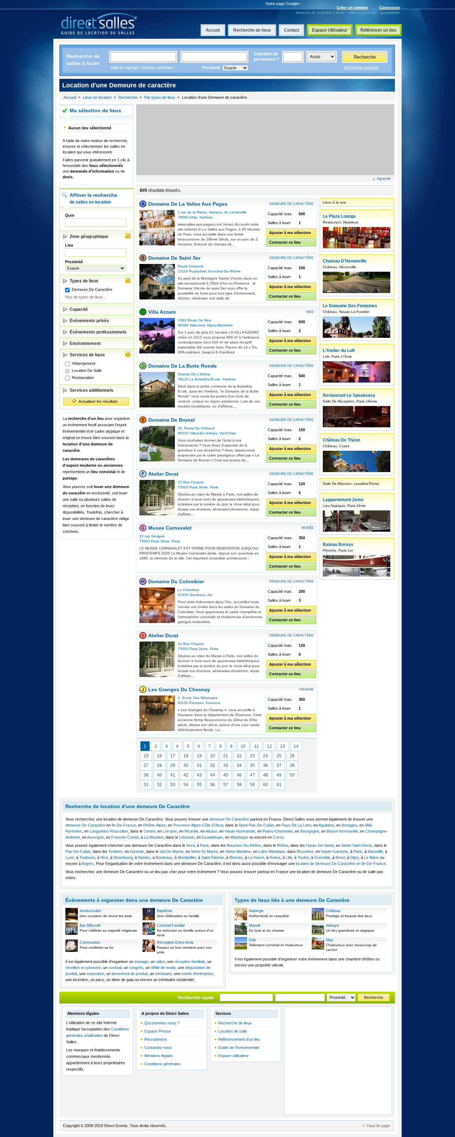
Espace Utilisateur (329, 30)
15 (146, 755)
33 (225, 765)
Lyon (69, 857)
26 (292, 755)
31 (199, 765)
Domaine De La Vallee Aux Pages (188, 204)
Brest (340, 857)
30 (185, 765)
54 (185, 784)
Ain (210, 595)
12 (269, 746)
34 (239, 765)
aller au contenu (362, 13)
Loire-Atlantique (271, 851)
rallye (160, 961)
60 (265, 784)
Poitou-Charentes (278, 831)
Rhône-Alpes (154, 825)
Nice (104, 857)
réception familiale (190, 961)
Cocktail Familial (170, 925)
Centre (149, 831)
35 (252, 765)
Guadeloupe (212, 837)
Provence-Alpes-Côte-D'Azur (198, 825)
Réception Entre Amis (175, 942)
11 (256, 746)
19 (199, 755)
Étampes (196, 703)
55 (199, 784)
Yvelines (206, 217)
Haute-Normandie (240, 831)
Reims (274, 857)
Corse (278, 837)
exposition (95, 973)
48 (265, 775)
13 (282, 746)
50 (292, 775)
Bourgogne (309, 831)
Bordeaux (164, 857)
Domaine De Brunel (171, 420)
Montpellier (187, 857)
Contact (291, 30)
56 (212, 784)
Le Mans (371, 857)
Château (333, 911)
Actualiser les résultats (98, 401)
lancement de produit (130, 973)
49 (279, 775)
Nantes (144, 857)
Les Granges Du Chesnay (179, 689)
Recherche (365, 57)
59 (252, 784)
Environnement (85, 343)
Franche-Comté (125, 837)
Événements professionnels (98, 332)
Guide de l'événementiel (238, 1047)
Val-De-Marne (171, 851)
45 (225, 775)
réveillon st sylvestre (83, 967)
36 (265, 765)
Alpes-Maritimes (219, 325)
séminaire (163, 973)
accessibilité (390, 13)
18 (185, 755)
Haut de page (378, 1126)
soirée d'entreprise (197, 973)
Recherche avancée (361, 67)
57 (225, 784)
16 (159, 755)
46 (239, 775)
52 (159, 784)
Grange (306, 689)
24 (265, 755)
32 (212, 765)
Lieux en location (97, 97)
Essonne (213, 703)
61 (279, 784)
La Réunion (154, 837)
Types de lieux (84, 280)
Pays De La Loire (296, 825)
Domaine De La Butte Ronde (182, 366)
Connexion (389, 7)
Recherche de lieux (252, 30)
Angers (87, 863)
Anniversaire (90, 911)
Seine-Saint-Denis (356, 845)
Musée (308, 528)
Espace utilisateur (233, 1056)
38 (292, 765)
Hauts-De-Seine (320, 845)
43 (199, 775)
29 (172, 765)
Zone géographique (89, 236)
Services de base (87, 354)
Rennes (236, 857)
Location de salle (232, 1031)
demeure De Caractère (229, 819)
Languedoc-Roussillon (109, 831)
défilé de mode (163, 967)
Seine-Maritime (238, 851)
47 (252, 775)
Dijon (354, 857)
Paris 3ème (198, 487)
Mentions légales (158, 1056)
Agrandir (384, 178)
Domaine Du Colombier (176, 581)
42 (185, 775)
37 (279, 765)
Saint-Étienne (212, 857)
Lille (289, 857)
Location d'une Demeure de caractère (214, 97)
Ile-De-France (124, 825)
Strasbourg (123, 857)
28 (159, 765)
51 (146, 784)
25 (279, 755)
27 (146, 765)
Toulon (303, 857)
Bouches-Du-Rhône (224, 271)
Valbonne (197, 325)
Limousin (186, 837)
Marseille (375, 851)
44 (212, 775)
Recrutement (155, 1039)
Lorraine (170, 831)
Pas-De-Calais (78, 851)
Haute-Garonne (334, 851)
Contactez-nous (158, 1047)
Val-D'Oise (227, 433)
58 (239, 784)
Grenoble (322, 857)
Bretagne (349, 825)
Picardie (191, 831)
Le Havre (256, 857)
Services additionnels (91, 390)
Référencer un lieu (378, 30)
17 (172, 755)
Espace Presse (157, 1031)
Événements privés (89, 320)
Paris (214, 487)
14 (296, 746)
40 (159, 775)
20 (212, 755)
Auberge (256, 911)
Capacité (79, 309)
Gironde (137, 851)
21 (225, 755)
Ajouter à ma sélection (290, 233)
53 (172, 784)
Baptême (164, 911)
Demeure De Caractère (291, 204)
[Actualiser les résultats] (128, 236)
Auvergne (95, 837)
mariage (141, 961)
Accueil (213, 30)
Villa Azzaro (162, 312)
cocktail (115, 967)
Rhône (282, 845)
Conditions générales (162, 1064)
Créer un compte (352, 7)
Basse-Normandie (342, 831)
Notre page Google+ (283, 3)
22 (239, 755)
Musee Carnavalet (170, 528)
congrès (136, 967)
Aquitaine (326, 825)
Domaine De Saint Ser (174, 258)
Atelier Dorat (163, 474)
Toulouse (87, 857)
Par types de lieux (159, 97)
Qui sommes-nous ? (162, 1023)
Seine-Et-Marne (204, 851)
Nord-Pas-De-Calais (256, 825)
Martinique (239, 837)
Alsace (211, 831)
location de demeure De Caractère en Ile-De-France (341, 863)
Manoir (255, 925)
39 (146, 775)
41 (172, 775)
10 (243, 746)
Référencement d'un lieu (239, 1039)
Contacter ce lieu (285, 242)
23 (252, 755)
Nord (190, 845)
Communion (90, 942)
